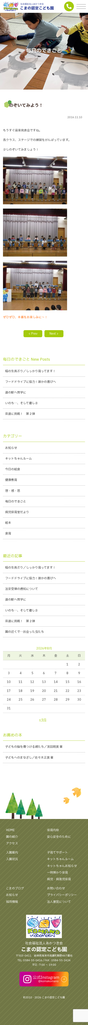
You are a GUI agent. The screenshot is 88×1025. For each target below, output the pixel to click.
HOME (10, 830)
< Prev (33, 333)
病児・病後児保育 (59, 879)
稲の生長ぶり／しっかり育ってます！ (30, 371)
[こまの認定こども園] (44, 6)
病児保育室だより (17, 512)
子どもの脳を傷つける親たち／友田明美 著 (34, 747)
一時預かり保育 (57, 872)
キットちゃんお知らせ (62, 866)
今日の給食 (12, 469)
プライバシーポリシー (62, 895)
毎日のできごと (15, 501)
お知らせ (11, 448)
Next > (53, 333)
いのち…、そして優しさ (21, 403)
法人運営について (59, 902)
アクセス (12, 843)
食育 (8, 533)
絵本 (8, 523)
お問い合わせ (56, 888)
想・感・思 (12, 491)
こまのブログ (15, 888)
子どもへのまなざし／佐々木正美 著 (29, 757)
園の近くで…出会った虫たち (24, 632)
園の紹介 (12, 837)
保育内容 (53, 830)
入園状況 (12, 859)
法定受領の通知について (21, 589)
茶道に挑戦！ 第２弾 (20, 414)
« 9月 (42, 720)
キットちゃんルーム (18, 458)
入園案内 (12, 852)
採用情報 (12, 902)
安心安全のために (59, 837)
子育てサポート (57, 852)
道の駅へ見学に (15, 392)
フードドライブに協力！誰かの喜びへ (30, 382)
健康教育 (11, 480)
